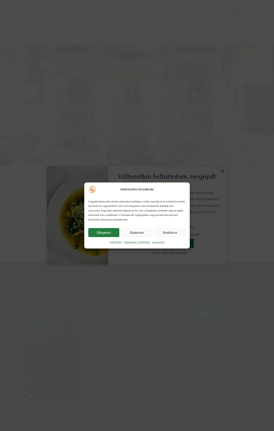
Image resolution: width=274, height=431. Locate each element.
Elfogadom (104, 232)
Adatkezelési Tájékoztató (137, 242)
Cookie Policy (116, 242)
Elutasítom (137, 232)
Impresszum (158, 242)
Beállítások (170, 232)
